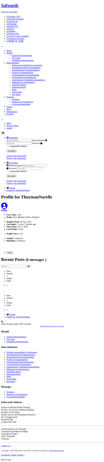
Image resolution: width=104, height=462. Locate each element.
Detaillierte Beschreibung (23, 60)
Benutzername (38, 140)
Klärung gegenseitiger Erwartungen (27, 65)
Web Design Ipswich (56, 451)
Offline (4, 210)
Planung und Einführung (22, 102)
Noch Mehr (17, 92)
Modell (9, 53)
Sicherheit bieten (19, 85)
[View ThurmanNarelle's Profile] (4, 207)
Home (9, 50)
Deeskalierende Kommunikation (26, 70)
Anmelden (11, 151)
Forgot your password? (16, 156)
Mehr (14, 89)
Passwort (36, 143)
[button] (12, 138)
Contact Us (6, 446)
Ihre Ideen (16, 94)
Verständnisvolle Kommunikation (26, 68)
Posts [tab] (10, 253)
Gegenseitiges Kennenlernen (24, 77)
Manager (10, 97)
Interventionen (12, 63)
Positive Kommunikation (22, 72)
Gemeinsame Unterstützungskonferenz (28, 80)
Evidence (16, 99)
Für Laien (16, 58)
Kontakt (9, 114)
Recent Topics (12, 126)
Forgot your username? (16, 158)
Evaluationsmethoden (21, 104)
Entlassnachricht (19, 87)
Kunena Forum (57, 326)
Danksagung (11, 111)
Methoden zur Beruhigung (23, 82)
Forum (9, 107)
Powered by (45, 326)
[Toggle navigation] (2, 119)
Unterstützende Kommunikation (25, 75)
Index (8, 123)
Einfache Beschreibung (22, 55)
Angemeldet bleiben (18, 146)
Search (9, 128)
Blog (8, 109)
